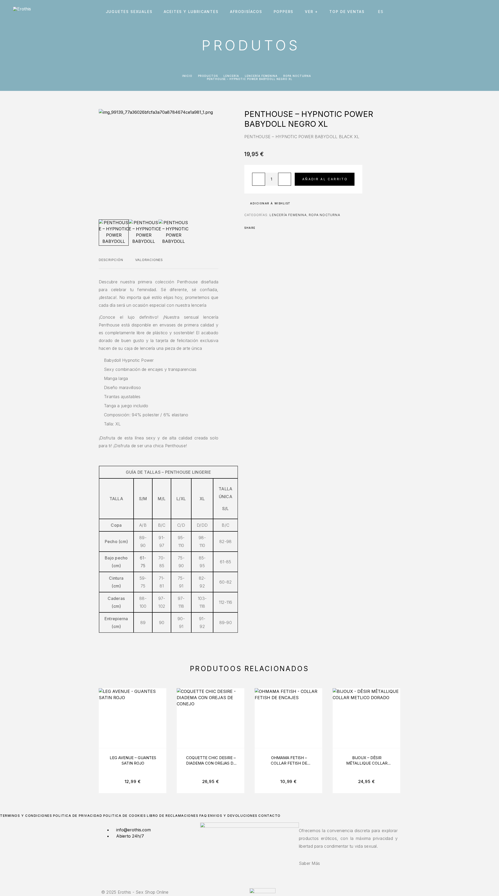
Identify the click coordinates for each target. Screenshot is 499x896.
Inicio (187, 75)
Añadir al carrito (325, 179)
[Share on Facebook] (261, 228)
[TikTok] (252, 885)
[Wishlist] (472, 12)
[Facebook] (246, 885)
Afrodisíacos (246, 12)
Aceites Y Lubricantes (191, 12)
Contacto (269, 816)
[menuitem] (381, 12)
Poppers (284, 12)
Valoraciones (149, 260)
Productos (208, 75)
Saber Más (309, 863)
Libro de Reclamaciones (172, 816)
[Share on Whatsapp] (281, 228)
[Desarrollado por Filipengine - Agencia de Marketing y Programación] (262, 891)
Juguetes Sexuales (129, 12)
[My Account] (461, 11)
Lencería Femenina (261, 75)
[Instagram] (249, 885)
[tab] (111, 263)
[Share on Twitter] (267, 228)
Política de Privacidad (77, 816)
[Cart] (484, 11)
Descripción (111, 260)
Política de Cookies (124, 816)
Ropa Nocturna (297, 75)
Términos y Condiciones (26, 816)
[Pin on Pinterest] (274, 228)
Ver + (311, 12)
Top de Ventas (347, 12)
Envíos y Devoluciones (233, 816)
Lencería (231, 75)
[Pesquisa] (449, 11)
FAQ (203, 816)
